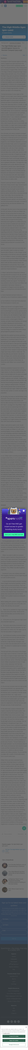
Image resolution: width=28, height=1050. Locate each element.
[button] (24, 511)
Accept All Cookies (13, 1036)
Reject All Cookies (14, 1040)
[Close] (26, 1027)
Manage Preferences (14, 1044)
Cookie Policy (6, 1033)
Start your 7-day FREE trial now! (14, 534)
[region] (14, 1036)
